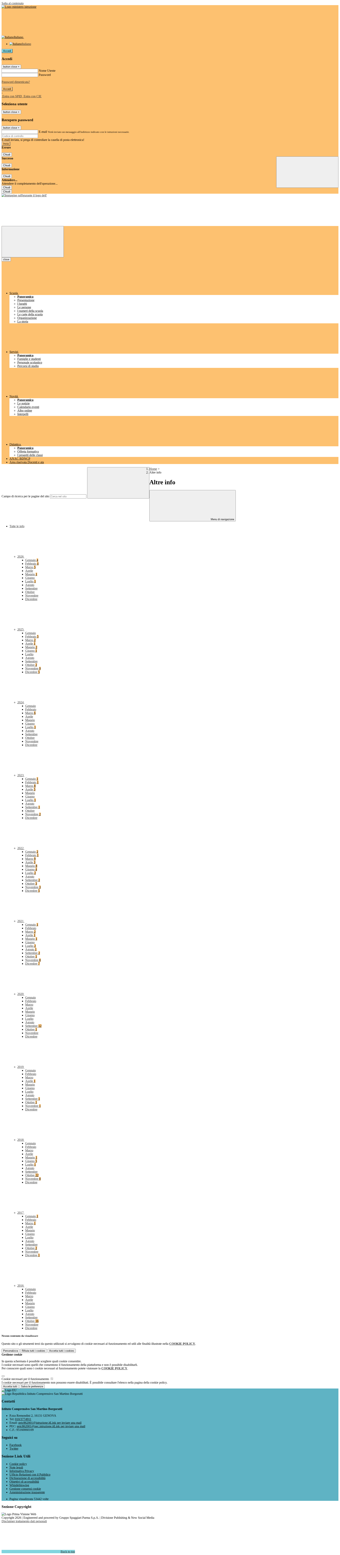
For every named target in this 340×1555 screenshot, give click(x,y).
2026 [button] (20, 556)
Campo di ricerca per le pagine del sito (25, 496)
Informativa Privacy (21, 1471)
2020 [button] (20, 994)
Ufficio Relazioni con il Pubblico (29, 1474)
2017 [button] (20, 1212)
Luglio (30, 581)
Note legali (16, 1467)
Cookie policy (18, 1464)
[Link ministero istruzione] (19, 6)
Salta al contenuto (13, 3)
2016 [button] (20, 1285)
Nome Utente (47, 70)
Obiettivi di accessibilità (24, 1481)
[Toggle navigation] (33, 241)
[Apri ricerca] (307, 172)
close (6, 259)
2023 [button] (20, 775)
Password (45, 74)
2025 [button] (20, 629)
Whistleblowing (19, 1485)
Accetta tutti (61, 1350)
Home (153, 469)
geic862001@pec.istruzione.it (51, 1426)
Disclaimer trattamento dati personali (24, 1521)
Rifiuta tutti (33, 1350)
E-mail (43, 131)
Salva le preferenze (32, 1386)
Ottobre (30, 592)
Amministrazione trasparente (27, 1492)
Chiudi (6, 154)
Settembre (31, 588)
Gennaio (31, 560)
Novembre (31, 595)
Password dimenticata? (16, 82)
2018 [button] (20, 1139)
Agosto (29, 585)
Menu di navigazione (222, 519)
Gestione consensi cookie (25, 1488)
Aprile (29, 570)
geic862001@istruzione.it (49, 1422)
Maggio (31, 574)
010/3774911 (23, 1419)
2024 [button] (20, 702)
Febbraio (32, 563)
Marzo (30, 567)
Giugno (30, 577)
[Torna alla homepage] (24, 195)
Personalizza (10, 1350)
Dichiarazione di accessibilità (27, 1478)
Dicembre (31, 599)
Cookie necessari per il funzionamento (26, 1379)
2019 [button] (20, 1067)
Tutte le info (16, 526)
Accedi (7, 50)
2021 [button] (20, 921)
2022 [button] (20, 848)
